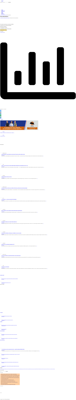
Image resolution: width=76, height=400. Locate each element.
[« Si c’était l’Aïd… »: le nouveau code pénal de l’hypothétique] (7, 197)
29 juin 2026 (2, 279)
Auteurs (2, 9)
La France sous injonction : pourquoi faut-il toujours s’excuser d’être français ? (11, 255)
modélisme (1, 321)
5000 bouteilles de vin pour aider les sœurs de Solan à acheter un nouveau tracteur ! (9, 334)
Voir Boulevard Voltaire (2, 32)
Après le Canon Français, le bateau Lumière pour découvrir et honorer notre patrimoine (9, 278)
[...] (37, 178)
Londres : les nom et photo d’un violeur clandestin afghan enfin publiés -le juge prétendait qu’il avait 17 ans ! (14, 165)
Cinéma (2, 12)
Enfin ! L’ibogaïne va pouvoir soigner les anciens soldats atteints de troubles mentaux (11, 210)
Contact (2, 1)
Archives (2, 10)
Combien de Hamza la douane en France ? (6, 176)
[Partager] (38, 117)
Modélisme (2, 13)
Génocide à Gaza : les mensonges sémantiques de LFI (7, 244)
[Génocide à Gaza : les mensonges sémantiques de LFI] (7, 242)
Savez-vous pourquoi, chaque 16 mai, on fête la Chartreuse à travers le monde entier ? (9, 338)
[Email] (38, 112)
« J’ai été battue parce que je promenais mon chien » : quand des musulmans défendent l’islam (12, 349)
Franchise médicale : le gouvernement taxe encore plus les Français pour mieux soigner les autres (13, 154)
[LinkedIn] (38, 116)
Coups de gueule (3, 11)
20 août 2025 (2, 320)
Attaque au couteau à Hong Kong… (4, 358)
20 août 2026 (2, 350)
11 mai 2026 (2, 316)
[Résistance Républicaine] (22, 8)
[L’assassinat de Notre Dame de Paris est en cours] (4, 281)
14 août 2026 (2, 362)
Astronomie (1, 312)
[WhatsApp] (38, 115)
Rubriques (2, 0)
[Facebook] (38, 110)
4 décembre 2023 (3, 329)
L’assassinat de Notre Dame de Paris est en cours (6, 282)
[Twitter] (38, 111)
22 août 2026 (2, 155)
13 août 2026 (2, 366)
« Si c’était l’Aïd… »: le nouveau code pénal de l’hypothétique (8, 199)
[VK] (38, 113)
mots (1, 119)
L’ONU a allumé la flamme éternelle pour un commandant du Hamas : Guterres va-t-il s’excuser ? (10, 354)
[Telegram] (38, 114)
